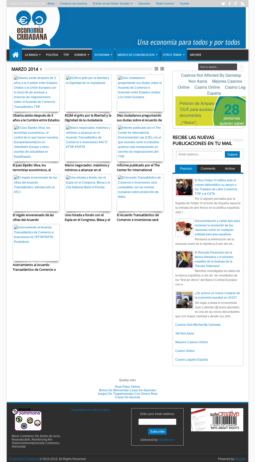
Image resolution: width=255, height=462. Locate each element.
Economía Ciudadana (24, 459)
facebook (229, 3)
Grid (157, 69)
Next (16, 152)
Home (15, 55)
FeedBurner (166, 440)
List (162, 69)
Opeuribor (144, 3)
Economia (102, 55)
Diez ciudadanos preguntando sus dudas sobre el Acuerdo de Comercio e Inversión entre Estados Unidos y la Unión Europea (139, 117)
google (236, 3)
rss (242, 3)
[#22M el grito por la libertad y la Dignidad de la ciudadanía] (88, 93)
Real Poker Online (127, 387)
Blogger (240, 459)
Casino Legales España (191, 359)
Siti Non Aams (184, 333)
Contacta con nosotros (73, 3)
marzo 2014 (24, 69)
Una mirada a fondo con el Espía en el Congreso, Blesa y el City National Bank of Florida (87, 217)
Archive (195, 55)
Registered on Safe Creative (90, 410)
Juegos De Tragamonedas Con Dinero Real (127, 394)
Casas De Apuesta (127, 397)
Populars (186, 168)
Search (241, 67)
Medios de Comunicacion (136, 55)
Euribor (80, 55)
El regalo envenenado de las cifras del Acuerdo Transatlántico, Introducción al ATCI (35, 217)
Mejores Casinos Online (191, 342)
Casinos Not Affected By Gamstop (198, 325)
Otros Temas (172, 55)
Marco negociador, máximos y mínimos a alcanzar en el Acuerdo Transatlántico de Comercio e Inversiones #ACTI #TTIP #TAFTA (87, 167)
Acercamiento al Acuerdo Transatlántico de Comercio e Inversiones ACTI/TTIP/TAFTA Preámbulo (34, 267)
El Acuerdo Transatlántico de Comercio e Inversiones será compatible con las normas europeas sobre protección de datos (139, 217)
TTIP (66, 55)
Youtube (184, 3)
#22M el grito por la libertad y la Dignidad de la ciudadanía (88, 117)
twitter (223, 3)
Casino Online (185, 351)
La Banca (31, 55)
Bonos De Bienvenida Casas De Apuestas (127, 390)
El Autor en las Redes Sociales (111, 3)
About (50, 3)
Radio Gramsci (165, 3)
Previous (56, 152)
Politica (52, 55)
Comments (208, 168)
